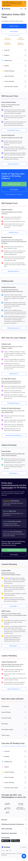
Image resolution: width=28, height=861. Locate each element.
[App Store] (5, 840)
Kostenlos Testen (14, 26)
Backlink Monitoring (13, 271)
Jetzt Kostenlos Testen (14, 184)
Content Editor (13, 606)
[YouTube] (7, 850)
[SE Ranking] (6, 9)
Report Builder (13, 473)
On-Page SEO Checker (13, 403)
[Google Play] (15, 840)
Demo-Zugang (14, 31)
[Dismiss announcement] (25, 2)
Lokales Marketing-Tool (13, 689)
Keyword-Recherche (13, 164)
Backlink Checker (13, 232)
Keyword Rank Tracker (13, 130)
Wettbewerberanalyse (13, 328)
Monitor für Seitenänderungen (13, 435)
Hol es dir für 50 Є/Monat (14, 550)
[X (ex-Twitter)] (4, 850)
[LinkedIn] (10, 850)
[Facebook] (1, 850)
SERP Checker (13, 646)
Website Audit (13, 374)
